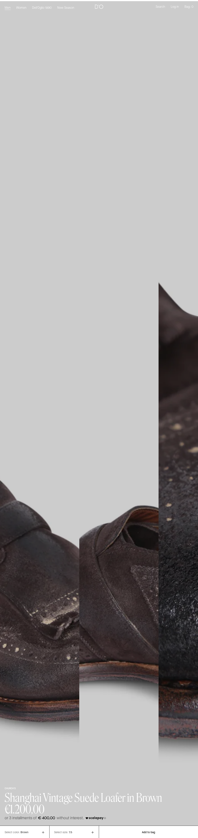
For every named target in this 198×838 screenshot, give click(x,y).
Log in (175, 7)
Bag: (188, 7)
